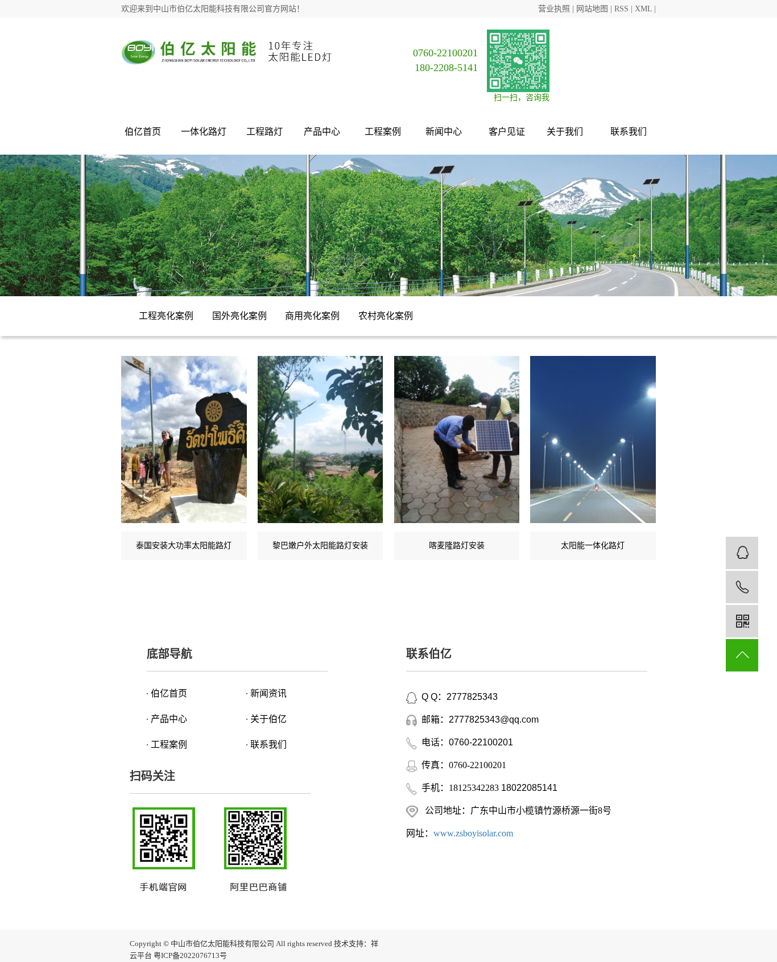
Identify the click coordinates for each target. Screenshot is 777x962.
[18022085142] (742, 587)
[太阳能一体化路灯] (593, 439)
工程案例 (384, 131)
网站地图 (592, 9)
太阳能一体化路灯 (593, 545)
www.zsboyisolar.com (473, 833)
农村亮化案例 (385, 316)
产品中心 (323, 131)
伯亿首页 (143, 131)
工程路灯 (264, 131)
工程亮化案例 (166, 316)
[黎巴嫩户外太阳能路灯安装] (320, 439)
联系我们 (628, 131)
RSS (621, 9)
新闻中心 (444, 131)
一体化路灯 (203, 131)
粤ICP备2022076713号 (190, 955)
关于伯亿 (268, 719)
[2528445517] (742, 553)
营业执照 (554, 9)
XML (643, 9)
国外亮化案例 (239, 316)
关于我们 (566, 131)
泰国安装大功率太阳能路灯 (184, 545)
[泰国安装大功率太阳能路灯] (184, 439)
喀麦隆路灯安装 (457, 545)
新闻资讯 (268, 693)
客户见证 (507, 131)
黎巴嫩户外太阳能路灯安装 (320, 545)
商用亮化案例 (312, 316)
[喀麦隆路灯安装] (457, 439)
